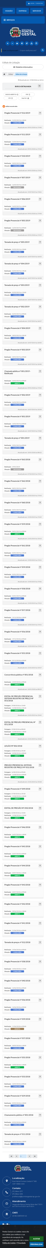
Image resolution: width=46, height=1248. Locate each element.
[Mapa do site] (31, 43)
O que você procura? (9, 50)
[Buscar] (42, 50)
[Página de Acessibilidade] (36, 43)
